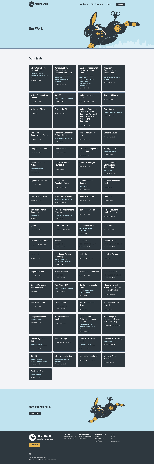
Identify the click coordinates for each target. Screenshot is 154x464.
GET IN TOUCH (35, 413)
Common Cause (110, 133)
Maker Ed (83, 254)
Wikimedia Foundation (88, 356)
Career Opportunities (115, 441)
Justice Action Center (40, 240)
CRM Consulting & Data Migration (64, 98)
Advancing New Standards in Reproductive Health (63, 70)
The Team (113, 440)
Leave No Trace (110, 240)
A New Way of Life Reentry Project (38, 69)
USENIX (34, 356)
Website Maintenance (61, 306)
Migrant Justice (37, 271)
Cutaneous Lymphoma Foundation (88, 149)
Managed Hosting (60, 76)
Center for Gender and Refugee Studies (64, 134)
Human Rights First (87, 210)
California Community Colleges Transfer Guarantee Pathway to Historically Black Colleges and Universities (88, 115)
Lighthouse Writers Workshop (63, 255)
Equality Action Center (40, 180)
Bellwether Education (39, 109)
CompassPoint (61, 148)
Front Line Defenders (63, 196)
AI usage (53, 459)
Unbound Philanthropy (113, 338)
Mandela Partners (111, 254)
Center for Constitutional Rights (39, 134)
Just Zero (108, 225)
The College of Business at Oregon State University (112, 319)
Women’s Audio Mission (110, 357)
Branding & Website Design (85, 436)
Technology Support (99, 438)
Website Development (66, 138)
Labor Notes (84, 240)
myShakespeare (110, 271)
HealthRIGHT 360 (86, 196)
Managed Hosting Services (101, 440)
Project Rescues (98, 441)
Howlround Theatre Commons (38, 211)
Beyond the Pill (61, 109)
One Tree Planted (38, 302)
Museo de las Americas (89, 271)
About (112, 438)
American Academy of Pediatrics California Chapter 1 (88, 70)
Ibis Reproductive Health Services (111, 211)
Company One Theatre (40, 148)
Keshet (58, 240)
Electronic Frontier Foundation (62, 163)
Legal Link (35, 254)
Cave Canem (109, 109)
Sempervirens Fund (38, 316)
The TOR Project (61, 338)
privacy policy (37, 459)
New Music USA (61, 285)
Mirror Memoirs (61, 271)
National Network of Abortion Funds (39, 286)
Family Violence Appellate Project (62, 181)
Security (62, 79)
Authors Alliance (111, 95)
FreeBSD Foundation (39, 196)
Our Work (113, 436)
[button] (87, 4)
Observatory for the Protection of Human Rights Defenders (112, 287)
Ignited (33, 225)
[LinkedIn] (30, 454)
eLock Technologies (87, 162)
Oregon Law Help (62, 302)
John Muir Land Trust (88, 225)
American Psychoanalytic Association (110, 70)
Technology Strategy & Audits (63, 215)
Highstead (108, 196)
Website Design (35, 168)
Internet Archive (61, 225)
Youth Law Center (38, 371)
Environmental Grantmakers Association (110, 164)
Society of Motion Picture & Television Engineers (87, 319)
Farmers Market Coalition (86, 181)
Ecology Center (110, 148)
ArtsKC (58, 95)
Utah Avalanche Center (64, 356)
